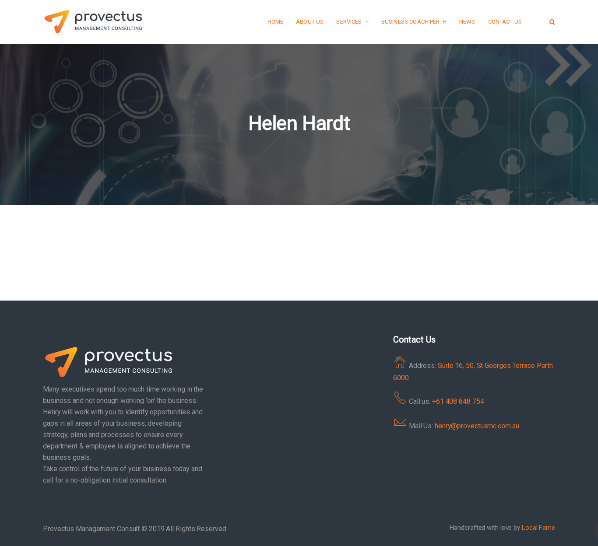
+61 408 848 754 (458, 401)
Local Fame (538, 528)
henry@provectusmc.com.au (477, 426)
